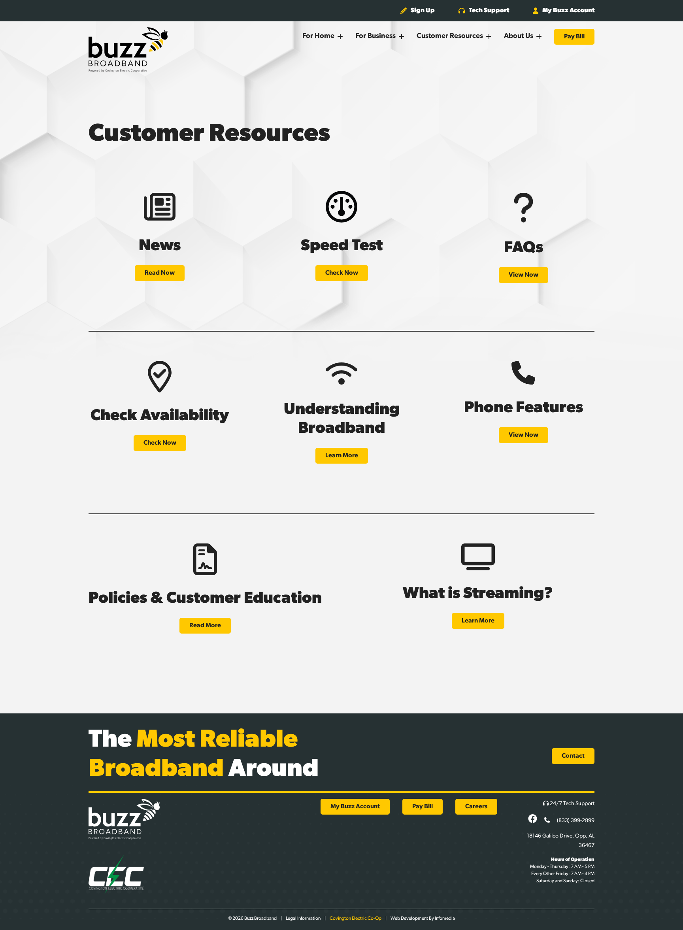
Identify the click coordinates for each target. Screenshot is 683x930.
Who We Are (535, 62)
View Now (523, 275)
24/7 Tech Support (571, 804)
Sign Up (423, 11)
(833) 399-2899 (575, 821)
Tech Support (489, 11)
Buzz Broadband (128, 49)
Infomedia (445, 918)
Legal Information (303, 918)
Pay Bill (574, 37)
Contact (573, 756)
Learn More (341, 456)
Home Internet (335, 62)
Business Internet (391, 62)
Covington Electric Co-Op (355, 918)
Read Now (160, 273)
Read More (205, 626)
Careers (476, 807)
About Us (518, 36)
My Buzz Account (568, 11)
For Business (375, 36)
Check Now (341, 273)
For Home (318, 36)
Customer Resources (450, 36)
